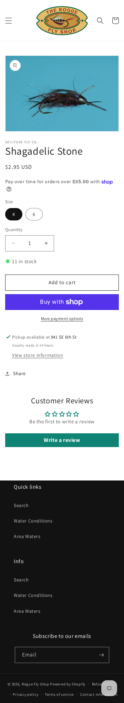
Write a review (62, 440)
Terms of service (59, 694)
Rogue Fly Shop (35, 683)
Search (21, 505)
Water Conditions (33, 521)
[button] (8, 20)
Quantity (13, 229)
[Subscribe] (101, 655)
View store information (37, 355)
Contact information (98, 694)
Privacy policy (25, 694)
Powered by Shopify (67, 683)
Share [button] (19, 373)
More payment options (62, 318)
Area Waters (27, 536)
